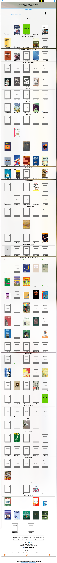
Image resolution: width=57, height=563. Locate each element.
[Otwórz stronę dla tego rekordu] (8, 20)
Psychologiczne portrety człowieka (16, 537)
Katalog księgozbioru (28, 9)
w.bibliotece (24, 552)
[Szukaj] (45, 13)
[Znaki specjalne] (45, 14)
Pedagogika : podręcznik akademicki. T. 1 (17, 539)
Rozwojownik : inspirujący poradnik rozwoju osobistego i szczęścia (30, 539)
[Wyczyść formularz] (43, 14)
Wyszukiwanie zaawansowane (14, 14)
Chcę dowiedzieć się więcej (24, 562)
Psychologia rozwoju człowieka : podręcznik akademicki (29, 537)
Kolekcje (20, 14)
